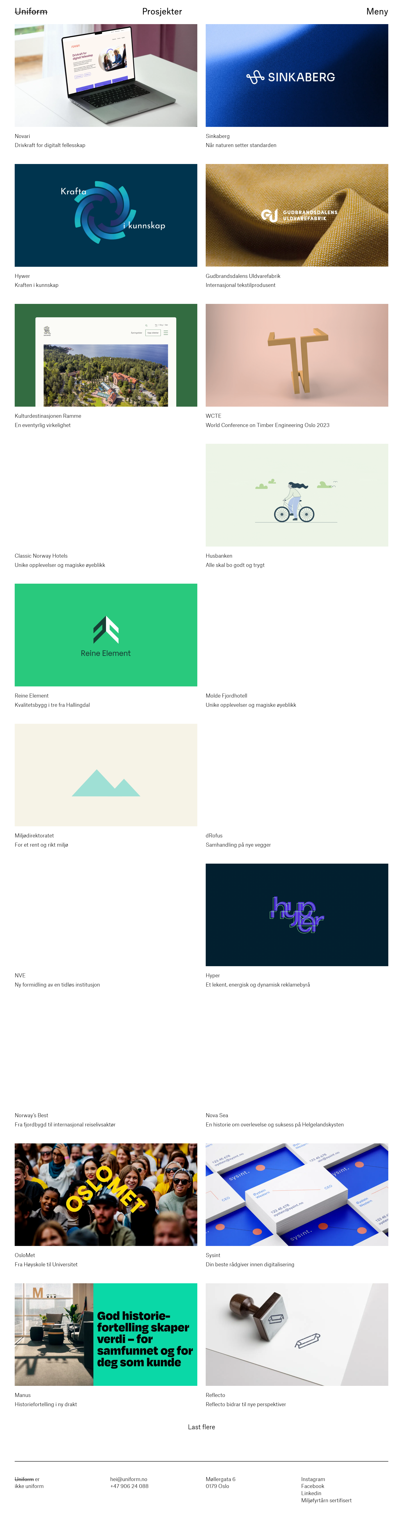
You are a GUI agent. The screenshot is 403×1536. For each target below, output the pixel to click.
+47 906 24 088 (129, 1486)
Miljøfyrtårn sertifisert (326, 1500)
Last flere (201, 1427)
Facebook (312, 1486)
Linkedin (311, 1493)
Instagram (313, 1479)
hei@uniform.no (128, 1479)
